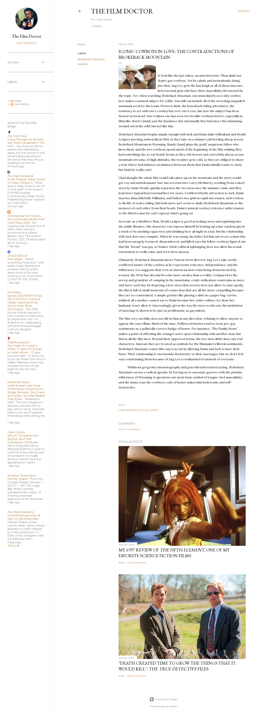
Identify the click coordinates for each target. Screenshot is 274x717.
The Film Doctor (122, 11)
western (83, 64)
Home (96, 26)
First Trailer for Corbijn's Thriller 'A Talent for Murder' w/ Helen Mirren (25, 349)
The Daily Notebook (20, 176)
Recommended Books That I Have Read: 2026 (26, 221)
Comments (21, 104)
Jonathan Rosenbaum (21, 475)
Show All (13, 545)
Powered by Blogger (166, 699)
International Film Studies (24, 216)
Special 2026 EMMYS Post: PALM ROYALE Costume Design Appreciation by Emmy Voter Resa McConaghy (24, 302)
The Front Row (17, 136)
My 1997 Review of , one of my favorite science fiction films (174, 552)
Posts (17, 101)
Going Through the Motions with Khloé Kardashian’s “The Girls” (26, 143)
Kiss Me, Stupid (17, 479)
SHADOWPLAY (17, 256)
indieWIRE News (18, 382)
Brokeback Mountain (91, 59)
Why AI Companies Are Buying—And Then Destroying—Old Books (22, 439)
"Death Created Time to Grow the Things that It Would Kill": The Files (177, 666)
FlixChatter (14, 292)
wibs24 (173, 706)
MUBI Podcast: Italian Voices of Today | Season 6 (26, 181)
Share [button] (81, 44)
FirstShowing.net (18, 342)
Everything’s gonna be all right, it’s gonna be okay (23, 517)
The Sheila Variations (20, 512)
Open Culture (16, 432)
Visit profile (26, 43)
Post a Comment (129, 429)
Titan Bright (15, 259)
